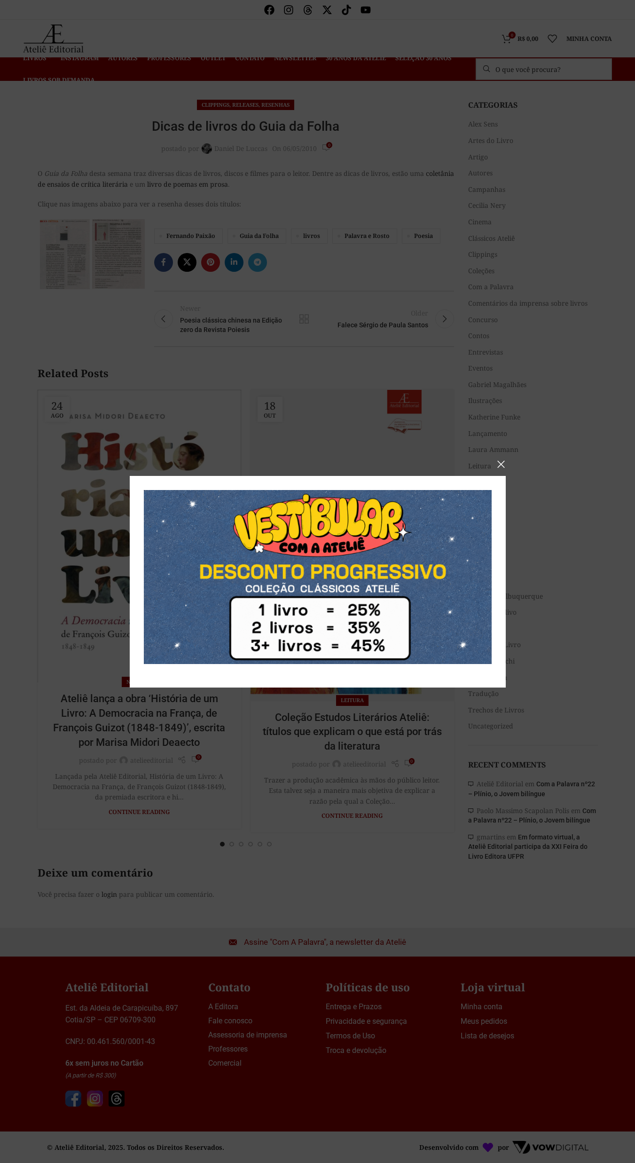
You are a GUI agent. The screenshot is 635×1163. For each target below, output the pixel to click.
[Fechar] (501, 464)
